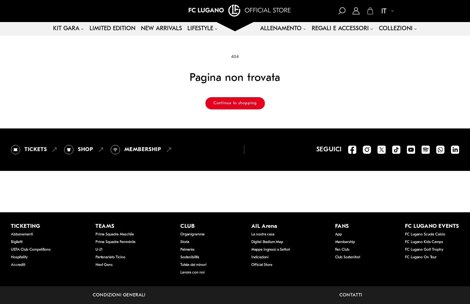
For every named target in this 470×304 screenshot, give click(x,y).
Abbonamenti (22, 234)
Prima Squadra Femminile (115, 242)
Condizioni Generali (119, 295)
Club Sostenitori (347, 257)
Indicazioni (259, 257)
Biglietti (17, 242)
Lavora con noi (192, 273)
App (338, 234)
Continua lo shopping (235, 103)
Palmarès (187, 250)
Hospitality (19, 257)
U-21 (98, 250)
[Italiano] (385, 11)
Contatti (350, 295)
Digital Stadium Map (267, 242)
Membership (345, 242)
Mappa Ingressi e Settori (270, 250)
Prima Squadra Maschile (114, 234)
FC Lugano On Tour (421, 257)
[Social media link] (352, 150)
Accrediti (18, 265)
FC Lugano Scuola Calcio (425, 234)
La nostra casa (262, 234)
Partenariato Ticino (110, 257)
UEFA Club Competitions (31, 250)
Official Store (261, 265)
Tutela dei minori (193, 265)
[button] (342, 11)
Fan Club (342, 250)
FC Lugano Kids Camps (424, 242)
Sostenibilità (189, 257)
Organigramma (192, 234)
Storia (184, 242)
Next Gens (104, 265)
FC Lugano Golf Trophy (424, 250)
